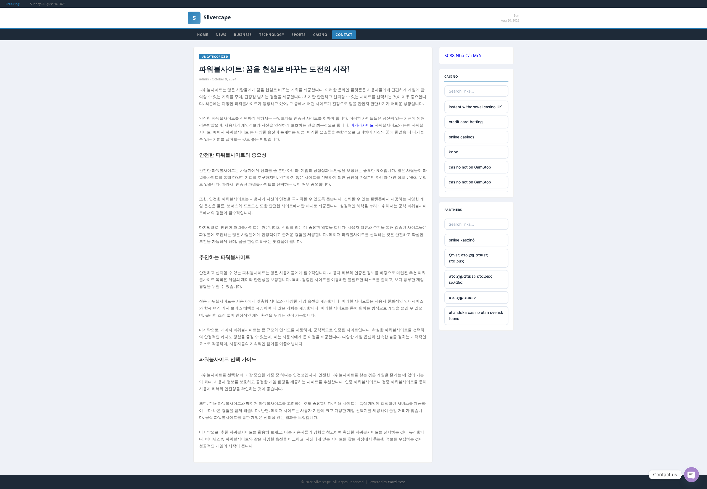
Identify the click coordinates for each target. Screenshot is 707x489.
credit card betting (466, 121)
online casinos (461, 137)
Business (243, 34)
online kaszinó (461, 240)
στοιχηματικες (462, 297)
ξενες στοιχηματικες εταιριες (468, 258)
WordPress (397, 482)
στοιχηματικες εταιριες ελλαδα (470, 279)
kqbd (453, 151)
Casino (320, 34)
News (221, 34)
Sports (298, 34)
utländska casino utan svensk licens (476, 315)
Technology (271, 34)
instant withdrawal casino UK (475, 106)
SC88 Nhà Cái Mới (462, 55)
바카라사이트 (362, 125)
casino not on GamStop (470, 167)
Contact (344, 34)
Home (202, 34)
